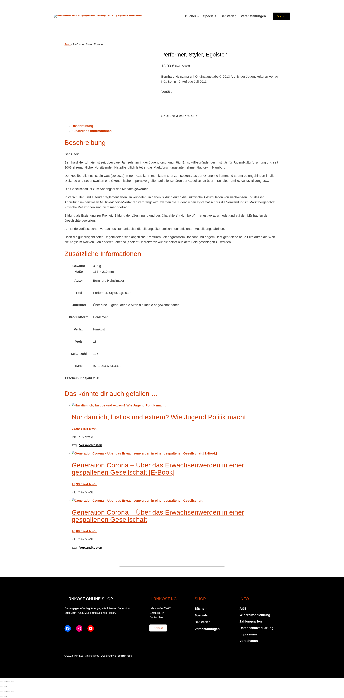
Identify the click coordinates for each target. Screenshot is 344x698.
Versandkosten (90, 445)
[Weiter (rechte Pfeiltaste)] (5, 686)
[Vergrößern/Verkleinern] (1, 681)
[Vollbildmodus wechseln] (5, 681)
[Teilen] (9, 681)
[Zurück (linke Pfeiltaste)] (1, 686)
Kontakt (158, 628)
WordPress (125, 655)
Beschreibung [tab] (82, 126)
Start (67, 44)
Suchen (281, 16)
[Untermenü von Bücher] (198, 16)
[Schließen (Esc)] (12, 681)
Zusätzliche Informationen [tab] (92, 131)
